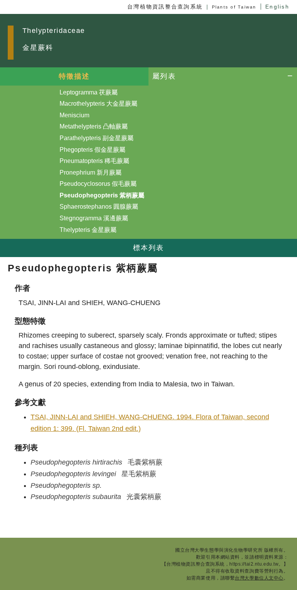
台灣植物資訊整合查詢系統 (165, 6)
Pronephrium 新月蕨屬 (90, 172)
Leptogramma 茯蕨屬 (89, 92)
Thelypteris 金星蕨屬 (88, 229)
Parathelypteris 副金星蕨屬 (96, 138)
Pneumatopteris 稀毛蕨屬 (94, 161)
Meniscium (74, 115)
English (277, 6)
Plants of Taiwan (234, 7)
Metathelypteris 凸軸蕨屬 (94, 126)
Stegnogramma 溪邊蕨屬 (94, 218)
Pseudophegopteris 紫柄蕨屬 (102, 195)
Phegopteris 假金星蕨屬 (92, 149)
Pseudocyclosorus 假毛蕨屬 (98, 183)
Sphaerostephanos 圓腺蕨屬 (99, 206)
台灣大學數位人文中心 (259, 578)
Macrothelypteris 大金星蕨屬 (98, 103)
